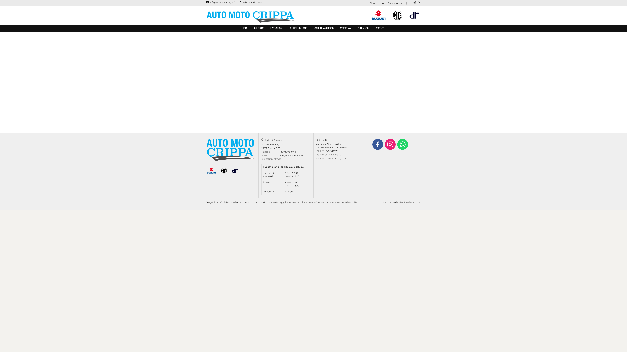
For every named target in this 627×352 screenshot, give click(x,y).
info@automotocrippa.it (222, 2)
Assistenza (346, 28)
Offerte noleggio (298, 28)
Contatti (380, 28)
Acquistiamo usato (324, 28)
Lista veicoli (276, 28)
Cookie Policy (322, 202)
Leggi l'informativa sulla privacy (296, 202)
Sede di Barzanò (273, 140)
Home (245, 28)
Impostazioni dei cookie (344, 202)
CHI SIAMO (259, 28)
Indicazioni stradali (271, 158)
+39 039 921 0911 (252, 2)
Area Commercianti (392, 3)
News (373, 3)
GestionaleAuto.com (410, 202)
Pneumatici (363, 28)
